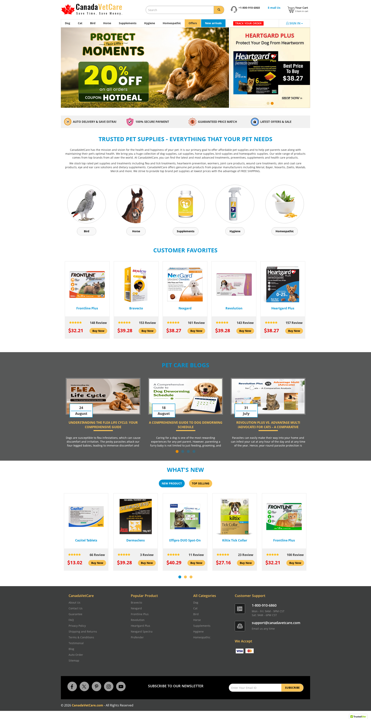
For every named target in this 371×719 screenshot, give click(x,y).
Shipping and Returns (83, 631)
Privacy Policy (77, 626)
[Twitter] (84, 686)
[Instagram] (108, 686)
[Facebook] (72, 686)
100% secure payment (152, 122)
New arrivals (213, 23)
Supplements (127, 23)
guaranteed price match (217, 122)
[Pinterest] (96, 686)
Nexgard (136, 608)
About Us (74, 602)
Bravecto (136, 602)
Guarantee (75, 614)
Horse (107, 23)
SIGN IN (295, 23)
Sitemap (74, 660)
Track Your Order (248, 23)
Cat (80, 23)
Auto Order (76, 655)
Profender (137, 637)
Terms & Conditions (81, 637)
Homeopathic (172, 23)
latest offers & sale (275, 122)
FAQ (71, 620)
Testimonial (76, 643)
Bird (92, 23)
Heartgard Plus (140, 626)
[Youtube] (121, 686)
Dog (67, 23)
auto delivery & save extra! (94, 122)
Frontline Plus (140, 614)
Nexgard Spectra (141, 631)
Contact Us (76, 608)
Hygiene (149, 23)
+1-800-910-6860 (249, 7)
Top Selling (200, 483)
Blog (71, 649)
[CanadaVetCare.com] (92, 9)
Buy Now (98, 331)
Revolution (138, 620)
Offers (193, 23)
